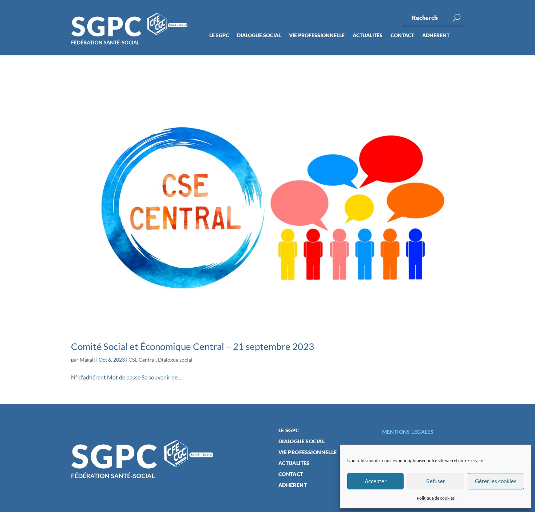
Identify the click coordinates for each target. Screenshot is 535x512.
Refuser (435, 481)
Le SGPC (219, 35)
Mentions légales (408, 432)
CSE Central (142, 360)
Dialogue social (259, 35)
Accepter (376, 481)
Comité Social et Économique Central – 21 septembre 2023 (192, 346)
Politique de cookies (436, 498)
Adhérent (435, 35)
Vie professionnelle (317, 35)
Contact (402, 35)
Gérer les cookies (495, 481)
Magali (87, 360)
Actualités (368, 35)
